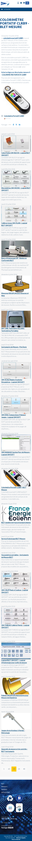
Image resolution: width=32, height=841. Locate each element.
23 (9, 769)
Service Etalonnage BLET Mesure (13, 539)
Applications (5, 792)
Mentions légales (21, 837)
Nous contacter (16, 839)
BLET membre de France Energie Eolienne (16, 523)
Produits (4, 786)
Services (4, 789)
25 (19, 769)
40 (24, 769)
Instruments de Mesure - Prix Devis (14, 347)
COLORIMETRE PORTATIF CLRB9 (14, 75)
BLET (2, 783)
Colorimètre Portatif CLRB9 (14, 116)
